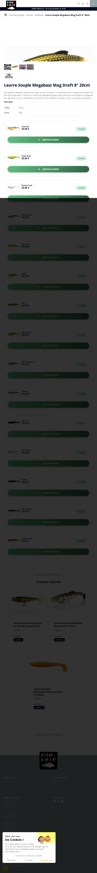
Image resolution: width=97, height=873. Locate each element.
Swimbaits (39, 15)
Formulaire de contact (11, 828)
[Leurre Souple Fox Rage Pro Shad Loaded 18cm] (28, 615)
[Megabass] (9, 75)
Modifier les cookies (21, 865)
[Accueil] (5, 15)
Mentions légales (7, 865)
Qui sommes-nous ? (10, 784)
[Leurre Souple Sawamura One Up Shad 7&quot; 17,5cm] (48, 681)
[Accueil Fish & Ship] (11, 5)
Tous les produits (16, 15)
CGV (54, 787)
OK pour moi (46, 860)
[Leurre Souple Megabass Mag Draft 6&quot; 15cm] (69, 615)
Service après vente (59, 784)
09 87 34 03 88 (8, 823)
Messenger (7, 826)
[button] (5, 869)
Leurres (29, 15)
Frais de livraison (58, 781)
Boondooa (33, 865)
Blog (5, 781)
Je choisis (29, 860)
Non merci (11, 860)
